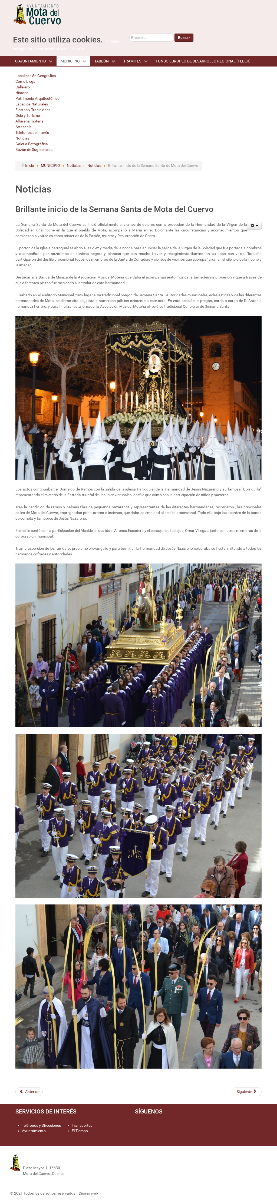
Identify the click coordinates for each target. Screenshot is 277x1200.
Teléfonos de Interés (32, 132)
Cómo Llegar (26, 81)
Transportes (82, 1125)
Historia (22, 93)
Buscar (184, 37)
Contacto (80, 1162)
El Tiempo (80, 1131)
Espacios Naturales (31, 104)
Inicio (76, 1157)
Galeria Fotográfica (31, 144)
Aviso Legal (81, 1173)
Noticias (22, 138)
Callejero (22, 87)
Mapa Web (81, 1168)
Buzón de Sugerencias (33, 149)
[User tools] (254, 226)
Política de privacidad (90, 1179)
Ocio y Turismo (27, 115)
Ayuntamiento (34, 1131)
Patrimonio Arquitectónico (37, 98)
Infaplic (105, 1193)
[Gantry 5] (47, 14)
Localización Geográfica (35, 76)
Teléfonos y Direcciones (41, 1125)
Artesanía (23, 127)
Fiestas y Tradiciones (32, 110)
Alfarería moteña (29, 121)
